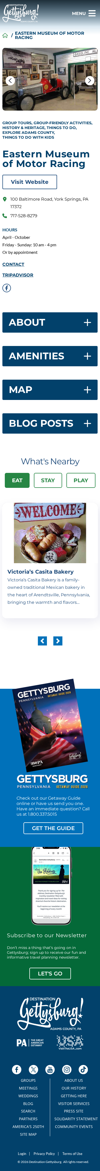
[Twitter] (33, 1069)
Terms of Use (72, 1154)
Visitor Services (74, 1104)
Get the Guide (53, 828)
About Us (74, 1080)
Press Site (73, 1111)
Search (28, 1111)
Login (22, 1154)
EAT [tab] (17, 480)
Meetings (28, 1088)
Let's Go (50, 973)
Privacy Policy (44, 1154)
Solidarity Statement (73, 1119)
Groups (28, 1080)
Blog (28, 1104)
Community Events (74, 1127)
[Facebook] (16, 1069)
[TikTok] (83, 1069)
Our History (74, 1088)
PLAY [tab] (81, 480)
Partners (28, 1119)
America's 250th (28, 1127)
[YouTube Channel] (50, 1069)
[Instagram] (66, 1069)
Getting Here (74, 1096)
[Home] (5, 35)
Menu (79, 13)
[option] (50, 79)
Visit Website (30, 182)
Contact (13, 264)
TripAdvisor (17, 275)
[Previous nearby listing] (42, 640)
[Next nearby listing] (57, 640)
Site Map (28, 1134)
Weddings (28, 1096)
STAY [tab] (48, 480)
